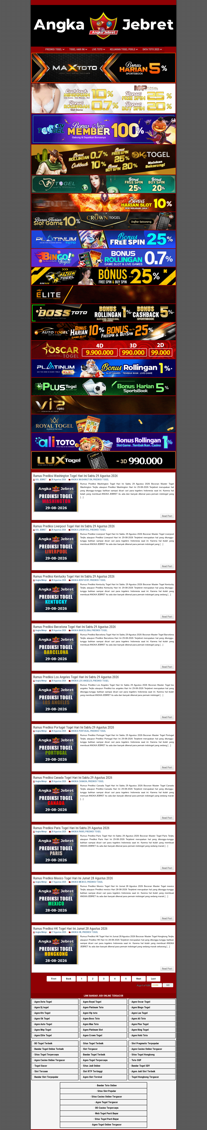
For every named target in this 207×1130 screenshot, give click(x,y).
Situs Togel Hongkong (143, 1054)
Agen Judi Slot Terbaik (143, 1071)
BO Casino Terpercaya (106, 1107)
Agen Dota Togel (43, 1001)
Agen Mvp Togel (42, 1029)
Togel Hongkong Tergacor (145, 1077)
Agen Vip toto (90, 1013)
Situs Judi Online (91, 1065)
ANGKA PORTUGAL (80, 731)
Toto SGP (136, 1060)
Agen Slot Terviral (92, 1077)
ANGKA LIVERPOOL (80, 529)
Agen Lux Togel (140, 1013)
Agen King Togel (140, 1029)
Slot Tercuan (41, 1071)
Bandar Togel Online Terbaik (49, 1049)
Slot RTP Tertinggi (92, 1071)
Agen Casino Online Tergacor (49, 1060)
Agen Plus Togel (140, 1024)
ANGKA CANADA (79, 781)
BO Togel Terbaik (43, 1043)
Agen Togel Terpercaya (95, 1060)
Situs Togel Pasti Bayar (107, 1119)
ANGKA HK (76, 932)
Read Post (167, 516)
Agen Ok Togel (42, 1018)
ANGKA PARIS (78, 831)
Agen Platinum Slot (93, 1029)
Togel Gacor (40, 1065)
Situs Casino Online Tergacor (107, 1096)
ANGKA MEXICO (78, 882)
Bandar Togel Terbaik (94, 1054)
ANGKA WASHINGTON (81, 479)
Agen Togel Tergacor (107, 1102)
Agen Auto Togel (43, 1024)
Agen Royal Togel (92, 1001)
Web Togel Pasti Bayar (106, 1113)
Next (138, 979)
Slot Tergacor (90, 1049)
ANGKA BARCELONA (81, 630)
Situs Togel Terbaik (93, 1043)
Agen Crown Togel (92, 1035)
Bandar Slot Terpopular (46, 1077)
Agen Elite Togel (43, 1035)
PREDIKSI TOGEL (101, 479)
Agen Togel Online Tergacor (107, 1124)
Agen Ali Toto (139, 1018)
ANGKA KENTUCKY (80, 580)
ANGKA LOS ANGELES (81, 680)
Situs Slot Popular (106, 1091)
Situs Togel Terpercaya (46, 1054)
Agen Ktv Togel (42, 1013)
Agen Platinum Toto (93, 1007)
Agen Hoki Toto (140, 1035)
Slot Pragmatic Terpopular (145, 1043)
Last (153, 979)
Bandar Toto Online (107, 1085)
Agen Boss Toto (91, 1018)
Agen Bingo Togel (141, 1007)
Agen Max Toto (91, 1024)
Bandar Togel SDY (141, 1065)
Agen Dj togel (41, 1007)
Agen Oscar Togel (141, 1001)
